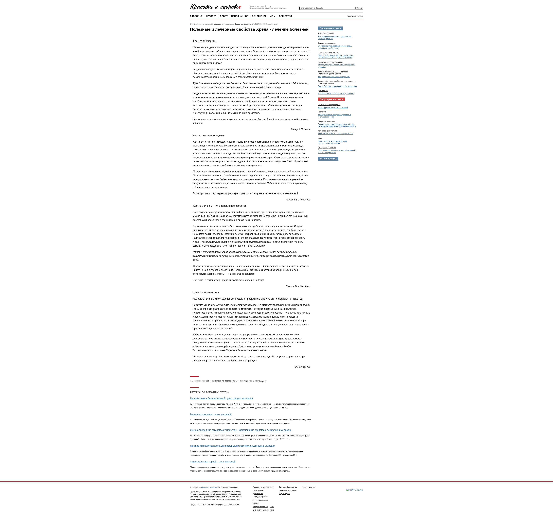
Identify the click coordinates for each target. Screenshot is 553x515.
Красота (211, 16)
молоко (217, 381)
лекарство (226, 381)
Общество (285, 16)
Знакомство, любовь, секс (263, 510)
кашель (235, 381)
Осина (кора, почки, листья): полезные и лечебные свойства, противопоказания (335, 56)
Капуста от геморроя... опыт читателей (210, 414)
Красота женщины (260, 500)
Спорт (224, 16)
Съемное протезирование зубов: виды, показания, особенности (335, 47)
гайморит (209, 381)
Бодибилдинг (284, 494)
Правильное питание (287, 490)
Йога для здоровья (260, 497)
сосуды (258, 381)
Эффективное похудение (263, 507)
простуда (244, 381)
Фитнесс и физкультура (327, 131)
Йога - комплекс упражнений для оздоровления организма (332, 142)
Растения (322, 112)
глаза (251, 381)
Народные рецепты (242, 24)
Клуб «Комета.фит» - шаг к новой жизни (335, 133)
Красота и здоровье (209, 487)
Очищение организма (327, 148)
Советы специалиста (326, 43)
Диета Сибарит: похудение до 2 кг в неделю (337, 86)
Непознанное (239, 16)
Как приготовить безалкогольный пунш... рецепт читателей (221, 398)
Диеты (255, 503)
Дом (272, 16)
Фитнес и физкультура (288, 487)
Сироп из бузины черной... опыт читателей (212, 461)
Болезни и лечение (326, 34)
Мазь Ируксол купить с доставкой (333, 107)
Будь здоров (258, 490)
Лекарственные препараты (329, 105)
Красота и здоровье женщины (330, 62)
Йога (320, 138)
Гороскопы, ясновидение (263, 487)
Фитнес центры (308, 487)
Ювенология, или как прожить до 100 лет (336, 93)
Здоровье (196, 16)
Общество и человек (326, 121)
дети (264, 381)
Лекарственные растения (328, 53)
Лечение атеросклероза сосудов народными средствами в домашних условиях (232, 446)
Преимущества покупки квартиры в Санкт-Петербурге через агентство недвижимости (337, 125)
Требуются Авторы (355, 16)
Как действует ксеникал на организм (334, 77)
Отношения (259, 16)
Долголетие (323, 91)
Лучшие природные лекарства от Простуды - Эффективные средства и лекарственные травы (240, 430)
